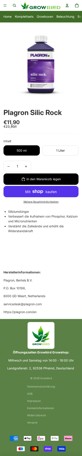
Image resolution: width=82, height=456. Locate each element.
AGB (30, 393)
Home (7, 16)
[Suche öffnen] (14, 5)
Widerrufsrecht (36, 415)
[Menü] (5, 5)
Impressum (34, 401)
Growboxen (45, 16)
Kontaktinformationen (40, 408)
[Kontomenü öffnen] (67, 5)
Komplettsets (24, 16)
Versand (32, 422)
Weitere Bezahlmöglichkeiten (41, 201)
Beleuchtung (65, 16)
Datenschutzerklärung (41, 386)
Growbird (46, 378)
